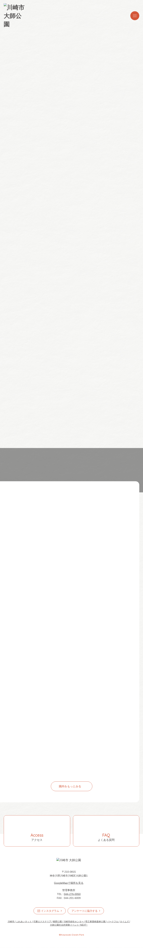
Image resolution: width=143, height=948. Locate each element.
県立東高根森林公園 (95, 921)
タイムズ (124, 921)
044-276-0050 (72, 894)
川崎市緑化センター (73, 921)
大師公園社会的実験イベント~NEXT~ (69, 925)
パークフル (112, 921)
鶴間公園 (57, 921)
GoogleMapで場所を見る (68, 883)
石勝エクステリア (42, 921)
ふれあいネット (24, 921)
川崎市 (11, 921)
